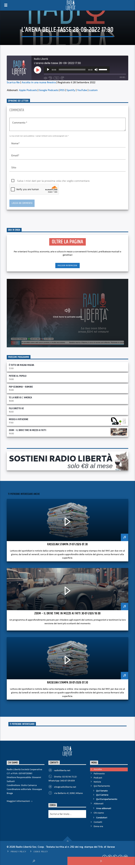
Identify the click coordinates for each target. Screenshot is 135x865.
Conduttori (101, 817)
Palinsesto (99, 773)
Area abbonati (103, 808)
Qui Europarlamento (106, 799)
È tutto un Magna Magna (21, 365)
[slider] (103, 69)
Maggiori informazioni (67, 265)
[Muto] (96, 69)
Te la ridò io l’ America (20, 397)
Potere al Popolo (18, 376)
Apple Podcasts (28, 90)
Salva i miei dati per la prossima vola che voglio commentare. (53, 181)
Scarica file (13, 82)
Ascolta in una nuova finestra (39, 82)
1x (56, 78)
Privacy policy (18, 851)
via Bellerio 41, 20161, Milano (68, 793)
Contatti (98, 822)
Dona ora (98, 826)
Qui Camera (102, 795)
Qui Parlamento (102, 786)
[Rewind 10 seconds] (50, 78)
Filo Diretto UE (16, 408)
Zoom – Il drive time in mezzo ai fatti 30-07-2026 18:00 (67, 613)
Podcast (98, 777)
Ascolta (98, 769)
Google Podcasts (48, 90)
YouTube (82, 90)
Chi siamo (99, 813)
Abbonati (98, 803)
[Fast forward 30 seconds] (62, 78)
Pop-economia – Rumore (21, 387)
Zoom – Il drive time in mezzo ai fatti (27, 430)
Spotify (71, 90)
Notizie (97, 782)
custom (93, 90)
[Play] (48, 69)
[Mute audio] (45, 78)
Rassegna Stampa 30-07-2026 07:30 (67, 682)
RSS (62, 90)
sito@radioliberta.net (65, 787)
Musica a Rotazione (18, 419)
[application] (77, 69)
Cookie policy (41, 851)
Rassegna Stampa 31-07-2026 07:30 (67, 544)
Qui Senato (102, 790)
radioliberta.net (62, 770)
